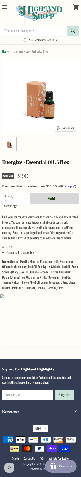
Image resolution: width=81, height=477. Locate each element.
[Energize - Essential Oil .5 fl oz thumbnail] (9, 144)
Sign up (64, 394)
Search (15, 458)
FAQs (42, 458)
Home (5, 51)
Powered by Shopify (40, 468)
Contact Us (29, 458)
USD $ (38, 428)
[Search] (73, 31)
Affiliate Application (59, 458)
